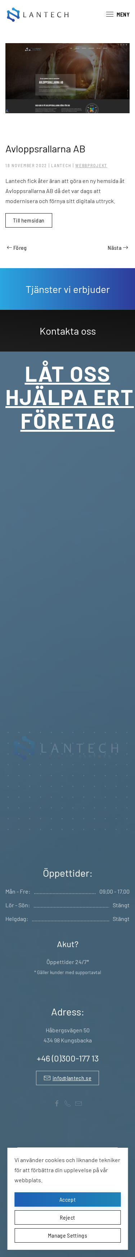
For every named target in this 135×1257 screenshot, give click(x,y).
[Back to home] (38, 14)
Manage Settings (67, 1235)
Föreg (20, 247)
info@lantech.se (72, 1077)
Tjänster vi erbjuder (68, 289)
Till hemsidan (29, 220)
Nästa (115, 247)
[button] (118, 14)
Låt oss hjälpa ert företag (69, 396)
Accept (67, 1199)
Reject (67, 1217)
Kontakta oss (68, 331)
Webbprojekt (91, 165)
